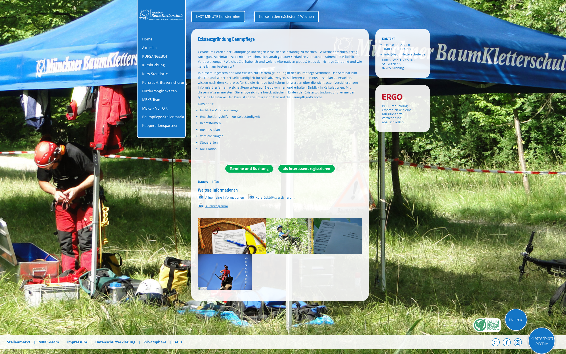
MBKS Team (151, 99)
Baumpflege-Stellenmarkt (163, 116)
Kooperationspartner (160, 125)
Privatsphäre (154, 342)
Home (147, 39)
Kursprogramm (216, 206)
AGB (178, 342)
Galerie (516, 319)
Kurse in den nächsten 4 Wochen (286, 16)
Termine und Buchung (249, 168)
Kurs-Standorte (155, 73)
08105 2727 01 (401, 45)
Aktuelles (149, 47)
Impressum (77, 342)
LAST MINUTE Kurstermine (218, 16)
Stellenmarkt (18, 342)
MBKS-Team (48, 342)
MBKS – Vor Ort (155, 108)
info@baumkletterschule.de (404, 54)
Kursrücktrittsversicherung (164, 82)
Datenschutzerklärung (115, 342)
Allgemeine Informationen (224, 197)
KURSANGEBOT (155, 56)
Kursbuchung (153, 65)
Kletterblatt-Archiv (543, 340)
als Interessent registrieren (306, 168)
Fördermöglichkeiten (159, 91)
